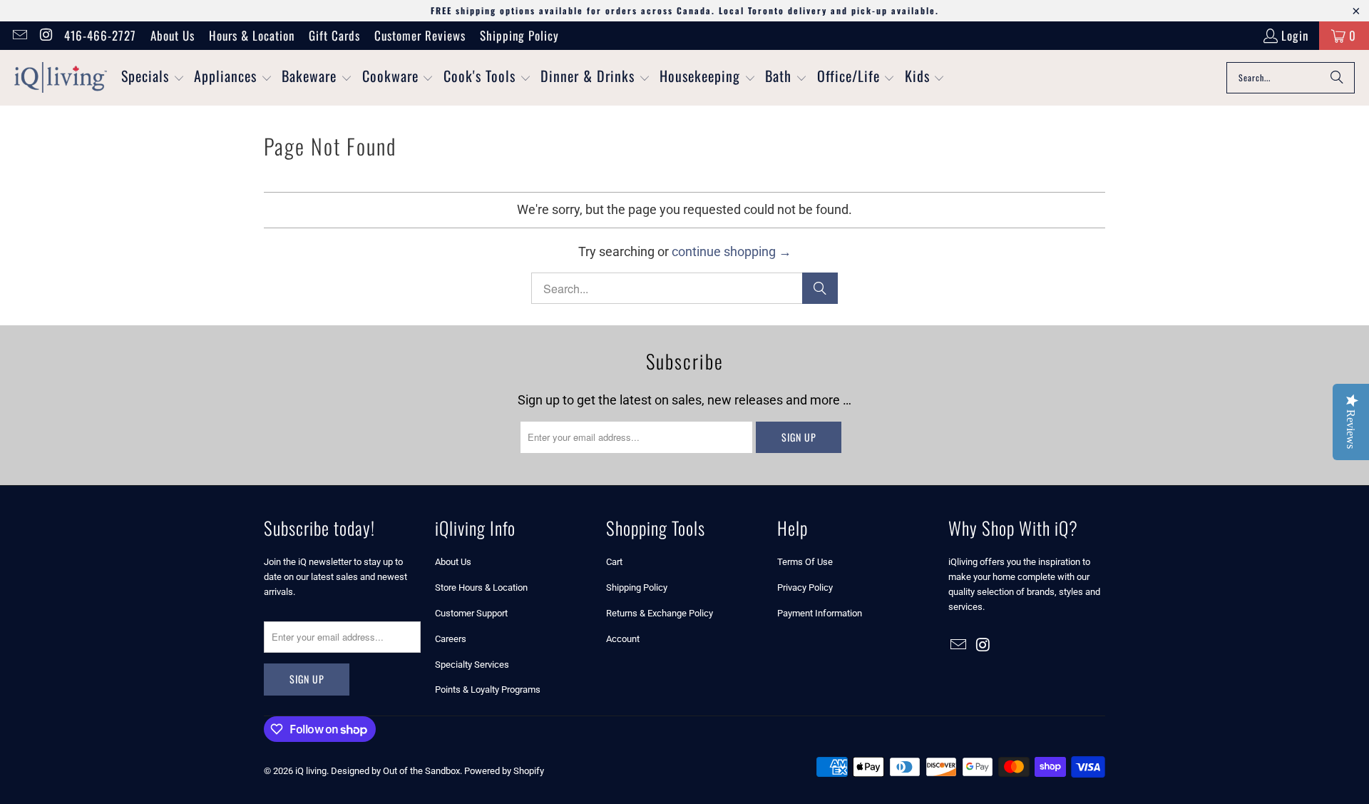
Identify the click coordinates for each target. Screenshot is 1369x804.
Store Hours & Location (481, 587)
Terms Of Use (805, 561)
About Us (172, 35)
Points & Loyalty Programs (487, 689)
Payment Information (819, 613)
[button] (153, 77)
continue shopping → (731, 251)
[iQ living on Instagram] (45, 35)
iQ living (311, 770)
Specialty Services (472, 664)
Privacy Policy (805, 587)
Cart (614, 561)
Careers (450, 638)
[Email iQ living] (19, 35)
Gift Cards (334, 35)
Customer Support (471, 613)
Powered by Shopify (504, 770)
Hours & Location (251, 35)
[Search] (1337, 77)
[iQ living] (60, 77)
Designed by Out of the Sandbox (395, 770)
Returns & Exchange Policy (659, 613)
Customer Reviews (420, 35)
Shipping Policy (519, 35)
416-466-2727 (100, 35)
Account (623, 638)
